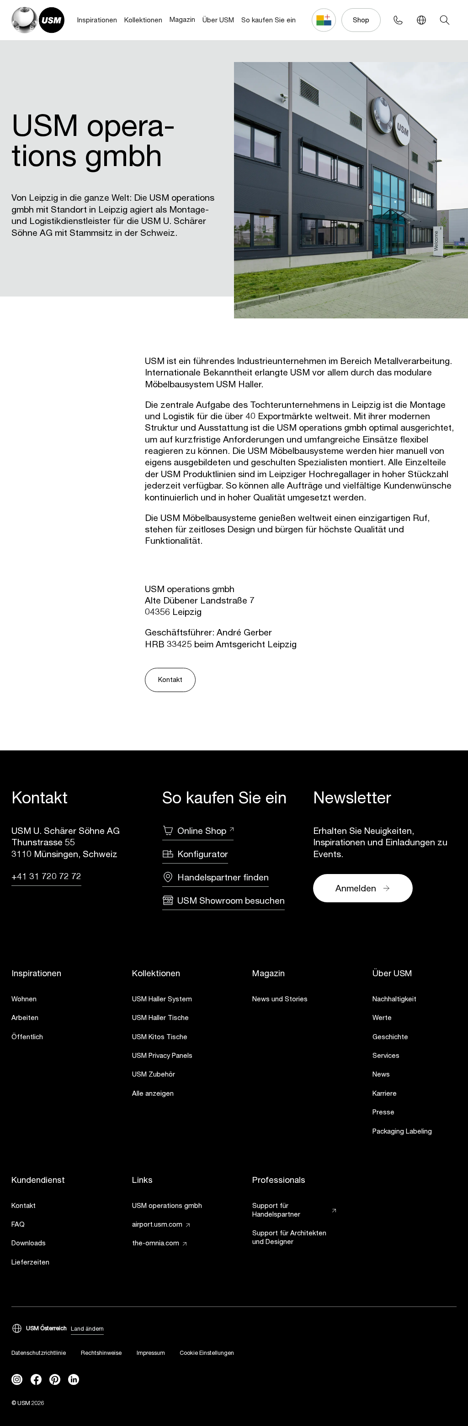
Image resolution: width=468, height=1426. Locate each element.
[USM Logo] (37, 20)
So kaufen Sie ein (268, 20)
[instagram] (16, 1379)
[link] (53, 999)
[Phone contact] (398, 19)
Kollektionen (143, 20)
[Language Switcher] (421, 19)
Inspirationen (97, 20)
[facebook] (36, 1379)
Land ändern (87, 1328)
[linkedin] (73, 1379)
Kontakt (170, 679)
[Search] (444, 19)
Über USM (218, 20)
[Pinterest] (54, 1379)
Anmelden (355, 888)
